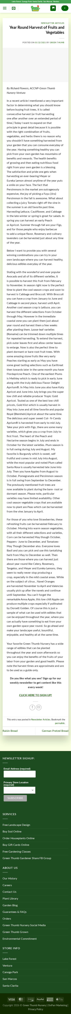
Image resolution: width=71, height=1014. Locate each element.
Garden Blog (10, 905)
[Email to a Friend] (39, 707)
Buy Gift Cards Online (16, 845)
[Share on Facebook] (32, 707)
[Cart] (53, 8)
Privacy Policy (35, 1009)
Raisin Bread (10, 731)
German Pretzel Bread (55, 731)
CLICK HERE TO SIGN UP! (35, 695)
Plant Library (10, 898)
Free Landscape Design (16, 825)
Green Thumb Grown (15, 932)
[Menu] (5, 8)
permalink (60, 723)
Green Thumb (57, 42)
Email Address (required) (17, 769)
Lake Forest (16, 1)
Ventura (56, 1)
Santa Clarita (38, 1)
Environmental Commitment (20, 938)
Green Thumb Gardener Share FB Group (27, 858)
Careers (7, 885)
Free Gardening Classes (17, 851)
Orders (7, 918)
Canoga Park (27, 1)
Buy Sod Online (12, 831)
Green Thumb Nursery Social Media (24, 925)
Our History (10, 878)
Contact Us (9, 891)
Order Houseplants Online (18, 838)
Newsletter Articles (52, 23)
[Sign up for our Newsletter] (13, 8)
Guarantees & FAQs (15, 912)
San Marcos (47, 1)
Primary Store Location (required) (16, 783)
